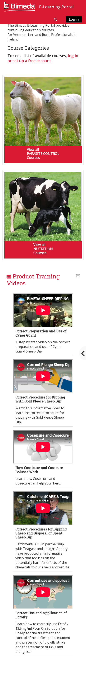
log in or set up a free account (43, 58)
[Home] (19, 6)
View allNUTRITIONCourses (43, 248)
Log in (74, 19)
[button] (56, 19)
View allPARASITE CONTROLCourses (43, 153)
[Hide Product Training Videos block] (78, 275)
